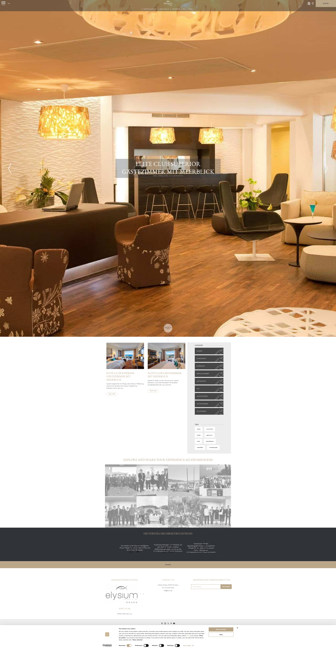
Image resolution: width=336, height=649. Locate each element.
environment (209, 429)
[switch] (146, 645)
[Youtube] (174, 623)
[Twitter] (168, 623)
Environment (201, 358)
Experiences (201, 366)
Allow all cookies (221, 629)
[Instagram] (165, 623)
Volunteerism (201, 411)
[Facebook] (162, 623)
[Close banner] (237, 627)
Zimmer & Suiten (163, 176)
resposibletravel (210, 441)
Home (155, 176)
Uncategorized (202, 396)
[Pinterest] (171, 623)
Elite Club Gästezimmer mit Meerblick (165, 374)
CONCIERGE (176, 9)
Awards (199, 351)
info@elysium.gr (168, 590)
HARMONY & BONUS (150, 9)
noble (198, 441)
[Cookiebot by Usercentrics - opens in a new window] (107, 645)
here (187, 635)
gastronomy (209, 435)
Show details (187, 645)
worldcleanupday (213, 447)
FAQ (184, 9)
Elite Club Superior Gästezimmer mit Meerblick (120, 376)
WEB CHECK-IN (164, 9)
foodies (199, 435)
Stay (198, 388)
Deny (221, 634)
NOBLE (190, 9)
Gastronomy (201, 381)
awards (198, 429)
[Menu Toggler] (3, 2)
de (8, 3)
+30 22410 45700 (169, 588)
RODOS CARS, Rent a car (124, 614)
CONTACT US (168, 580)
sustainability (200, 447)
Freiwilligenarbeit (203, 373)
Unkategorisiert (202, 404)
